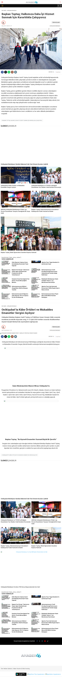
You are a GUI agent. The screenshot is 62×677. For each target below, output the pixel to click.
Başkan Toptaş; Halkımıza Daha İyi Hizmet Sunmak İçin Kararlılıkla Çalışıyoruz (22, 120)
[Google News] (58, 72)
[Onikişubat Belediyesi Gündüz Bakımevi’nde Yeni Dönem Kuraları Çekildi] (31, 145)
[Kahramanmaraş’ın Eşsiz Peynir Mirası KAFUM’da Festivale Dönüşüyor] (36, 297)
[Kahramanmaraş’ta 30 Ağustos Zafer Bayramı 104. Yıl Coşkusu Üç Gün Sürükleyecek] (6, 298)
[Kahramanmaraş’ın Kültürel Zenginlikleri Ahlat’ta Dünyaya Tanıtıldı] (6, 288)
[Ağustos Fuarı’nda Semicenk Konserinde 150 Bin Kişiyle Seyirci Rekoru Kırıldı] (36, 290)
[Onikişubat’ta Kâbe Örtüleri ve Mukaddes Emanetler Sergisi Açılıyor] (16, 175)
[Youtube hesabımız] (45, 641)
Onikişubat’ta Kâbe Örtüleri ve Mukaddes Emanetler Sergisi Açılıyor (20, 455)
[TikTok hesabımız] (47, 641)
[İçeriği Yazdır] (15, 72)
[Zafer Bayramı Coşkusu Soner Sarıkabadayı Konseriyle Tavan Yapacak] (6, 265)
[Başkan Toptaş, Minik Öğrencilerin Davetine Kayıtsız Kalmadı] (31, 233)
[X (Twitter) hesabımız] (39, 641)
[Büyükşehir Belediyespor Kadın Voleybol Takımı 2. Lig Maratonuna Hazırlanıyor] (36, 283)
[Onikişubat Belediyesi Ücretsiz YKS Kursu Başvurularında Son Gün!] (31, 568)
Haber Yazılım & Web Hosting (21, 668)
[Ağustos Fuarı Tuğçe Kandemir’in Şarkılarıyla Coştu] (36, 262)
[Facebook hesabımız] (37, 641)
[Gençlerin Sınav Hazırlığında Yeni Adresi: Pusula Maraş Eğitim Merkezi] (6, 282)
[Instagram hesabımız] (42, 641)
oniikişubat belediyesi (55, 25)
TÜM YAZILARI (56, 22)
